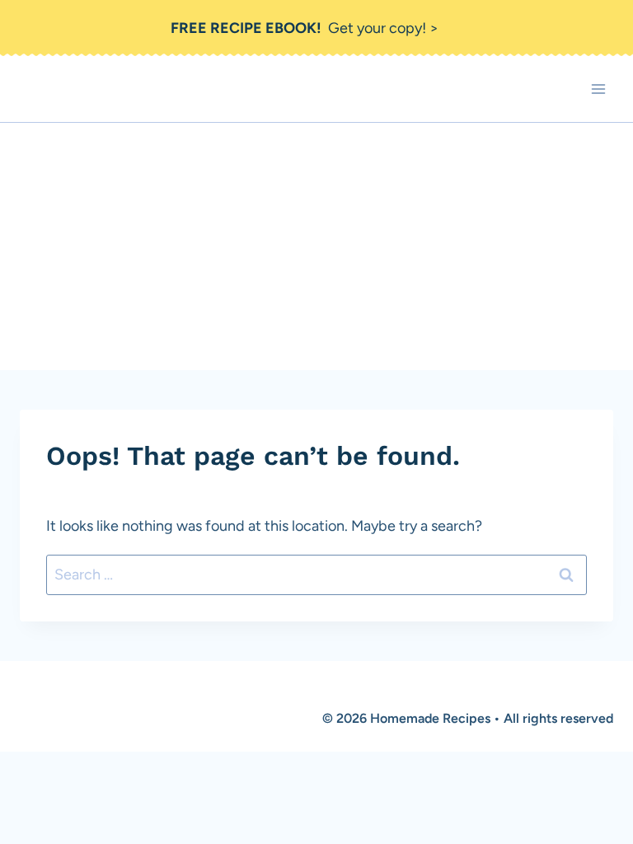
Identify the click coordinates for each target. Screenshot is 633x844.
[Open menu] (598, 89)
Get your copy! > (304, 28)
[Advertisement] (316, 246)
